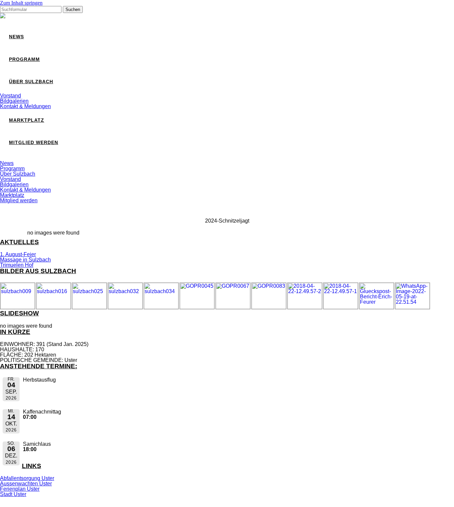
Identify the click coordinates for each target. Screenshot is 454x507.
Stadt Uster (13, 494)
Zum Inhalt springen (21, 3)
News (16, 36)
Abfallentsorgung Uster (27, 478)
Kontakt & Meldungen (25, 106)
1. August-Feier (18, 254)
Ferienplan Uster (20, 489)
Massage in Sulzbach (25, 259)
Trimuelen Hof (16, 265)
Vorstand (10, 95)
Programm (24, 59)
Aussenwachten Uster (26, 483)
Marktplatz (26, 120)
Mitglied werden (33, 142)
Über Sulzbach (31, 81)
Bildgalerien (14, 101)
